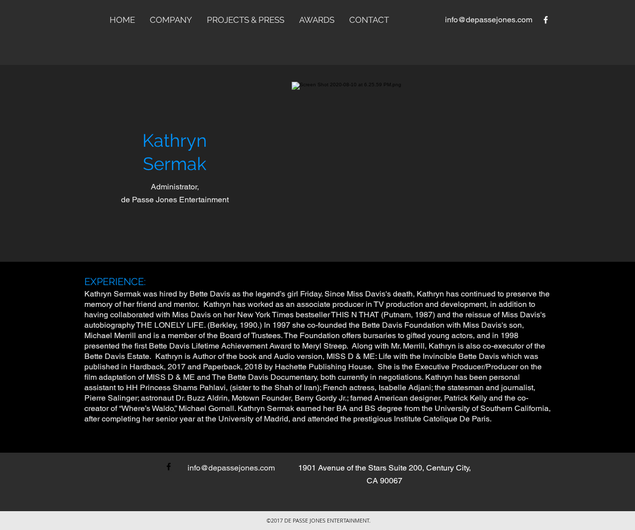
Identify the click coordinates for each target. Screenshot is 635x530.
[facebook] (546, 20)
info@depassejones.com (488, 19)
